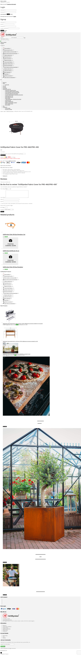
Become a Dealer (8, 109)
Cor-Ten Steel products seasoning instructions (14, 94)
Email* (1, 644)
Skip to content (3, 1)
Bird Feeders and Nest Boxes (10, 67)
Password (2, 12)
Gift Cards (7, 84)
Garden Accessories (8, 75)
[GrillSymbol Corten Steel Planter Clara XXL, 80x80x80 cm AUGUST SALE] (10, 352)
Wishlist (4, 637)
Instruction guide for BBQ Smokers (12, 91)
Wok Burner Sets (7, 56)
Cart (3, 636)
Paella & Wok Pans (8, 68)
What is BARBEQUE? (9, 101)
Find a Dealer (7, 108)
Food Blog (5, 88)
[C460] (16, 144)
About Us (4, 82)
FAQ (4, 106)
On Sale (4, 87)
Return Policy (5, 629)
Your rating (2, 188)
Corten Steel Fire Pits (8, 50)
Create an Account (11, 4)
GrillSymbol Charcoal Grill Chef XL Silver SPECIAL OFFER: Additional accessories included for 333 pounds (23, 323)
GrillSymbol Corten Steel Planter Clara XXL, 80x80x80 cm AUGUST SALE (16, 354)
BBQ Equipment (7, 72)
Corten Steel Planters (8, 62)
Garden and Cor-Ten (9, 95)
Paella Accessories (7, 60)
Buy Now (6, 236)
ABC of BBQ (7, 104)
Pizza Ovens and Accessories (10, 53)
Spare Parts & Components (9, 77)
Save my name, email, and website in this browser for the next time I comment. (17, 203)
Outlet (6, 74)
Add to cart (3, 155)
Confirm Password (4, 28)
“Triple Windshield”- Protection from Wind (13, 99)
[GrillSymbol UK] (8, 36)
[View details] (10, 232)
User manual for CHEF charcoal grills (12, 92)
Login (14, 16)
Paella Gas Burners (8, 70)
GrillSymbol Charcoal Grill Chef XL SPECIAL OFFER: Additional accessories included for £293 (20, 341)
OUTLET (4, 85)
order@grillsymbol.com (7, 619)
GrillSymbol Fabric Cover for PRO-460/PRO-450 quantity (11, 153)
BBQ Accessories (7, 58)
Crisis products (7, 48)
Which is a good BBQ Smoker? (11, 102)
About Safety (7, 98)
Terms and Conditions (7, 626)
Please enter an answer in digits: (6, 205)
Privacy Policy (5, 627)
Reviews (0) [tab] (5, 175)
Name (2, 199)
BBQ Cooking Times (9, 103)
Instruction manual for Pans (10, 90)
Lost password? (3, 14)
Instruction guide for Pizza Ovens (11, 93)
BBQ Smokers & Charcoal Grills (10, 51)
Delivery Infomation (6, 628)
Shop (4, 83)
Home (1, 111)
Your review (3, 197)
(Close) (11, 14)
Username (2, 10)
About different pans (9, 97)
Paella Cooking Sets (8, 55)
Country (1, 209)
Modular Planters (8, 63)
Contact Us (5, 107)
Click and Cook (8, 100)
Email (1, 24)
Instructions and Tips (7, 89)
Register (4, 31)
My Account (5, 635)
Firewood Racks (8, 65)
